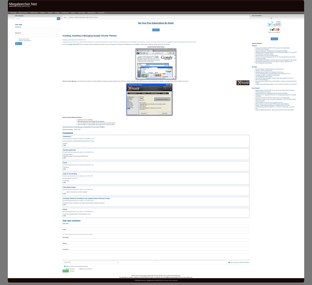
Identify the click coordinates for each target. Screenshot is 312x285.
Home (65, 17)
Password (18, 33)
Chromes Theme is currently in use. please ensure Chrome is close (86, 198)
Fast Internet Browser (98, 41)
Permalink (65, 138)
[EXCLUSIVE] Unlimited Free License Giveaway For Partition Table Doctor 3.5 (273, 61)
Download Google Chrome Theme (126, 41)
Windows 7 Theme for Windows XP (263, 70)
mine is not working (70, 174)
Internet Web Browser (75, 41)
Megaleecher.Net (23, 3)
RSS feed (146, 277)
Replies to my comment (86, 268)
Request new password (25, 40)
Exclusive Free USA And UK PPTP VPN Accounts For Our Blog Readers (272, 48)
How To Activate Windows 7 (262, 79)
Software (42, 12)
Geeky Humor (34, 12)
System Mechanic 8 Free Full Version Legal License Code (269, 102)
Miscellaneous (92, 12)
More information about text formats (239, 262)
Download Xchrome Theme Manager (164, 41)
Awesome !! (67, 136)
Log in (19, 43)
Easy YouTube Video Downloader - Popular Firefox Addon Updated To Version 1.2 (274, 78)
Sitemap (175, 280)
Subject (65, 243)
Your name (65, 223)
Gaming (57, 12)
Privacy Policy (168, 280)
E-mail (64, 229)
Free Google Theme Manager (177, 41)
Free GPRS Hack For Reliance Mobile (264, 54)
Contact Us (101, 12)
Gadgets (50, 12)
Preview (72, 271)
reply (64, 145)
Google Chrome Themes (114, 41)
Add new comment (68, 129)
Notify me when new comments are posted (77, 266)
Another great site (69, 150)
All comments (71, 268)
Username (18, 27)
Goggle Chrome (136, 41)
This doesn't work (69, 187)
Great (65, 163)
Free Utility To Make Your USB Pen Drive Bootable (267, 75)
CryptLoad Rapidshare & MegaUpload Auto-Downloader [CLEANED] (271, 51)
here (179, 275)
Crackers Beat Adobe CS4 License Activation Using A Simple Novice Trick (272, 73)
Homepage (65, 237)
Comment (66, 249)
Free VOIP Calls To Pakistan (262, 49)
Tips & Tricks (81, 12)
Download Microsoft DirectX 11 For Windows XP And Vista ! (269, 72)
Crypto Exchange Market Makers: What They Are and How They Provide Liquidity (274, 110)
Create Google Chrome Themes (189, 41)
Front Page (13, 12)
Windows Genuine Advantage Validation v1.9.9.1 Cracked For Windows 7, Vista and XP (276, 52)
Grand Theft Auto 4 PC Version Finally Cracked (266, 55)
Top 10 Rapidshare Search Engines (263, 63)
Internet (73, 12)
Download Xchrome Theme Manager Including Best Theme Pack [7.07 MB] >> (84, 127)
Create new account (24, 39)
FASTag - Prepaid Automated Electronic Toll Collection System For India (272, 105)
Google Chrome (105, 41)
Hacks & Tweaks (23, 12)
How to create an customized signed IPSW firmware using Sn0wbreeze (272, 103)
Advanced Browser (83, 41)
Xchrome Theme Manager (151, 41)
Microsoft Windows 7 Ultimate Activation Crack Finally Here (269, 69)
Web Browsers (143, 41)
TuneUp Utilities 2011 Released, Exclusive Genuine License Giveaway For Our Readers (276, 60)
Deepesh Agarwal (71, 39)
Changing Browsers (66, 41)
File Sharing (65, 12)
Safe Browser (90, 41)
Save (66, 271)
